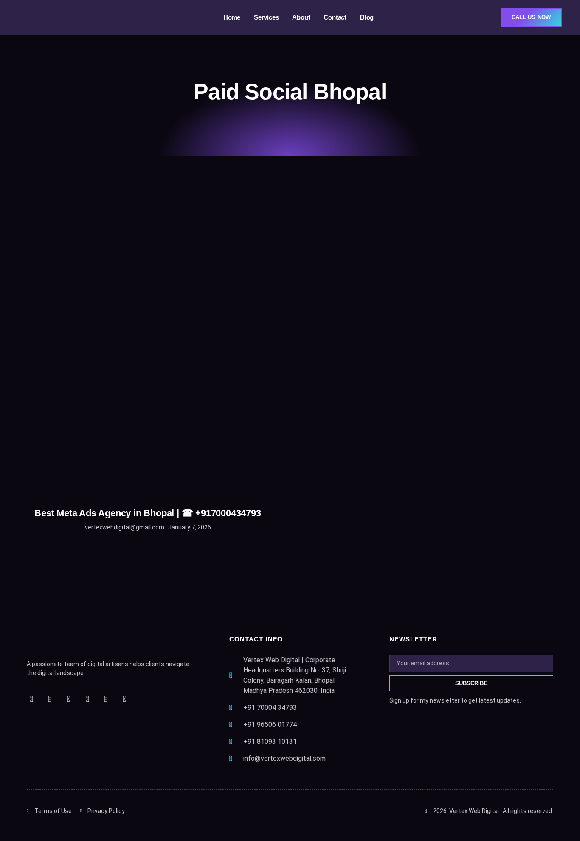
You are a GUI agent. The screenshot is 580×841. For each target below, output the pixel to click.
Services (266, 17)
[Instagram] (68, 699)
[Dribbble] (124, 699)
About (301, 17)
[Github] (105, 699)
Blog (367, 17)
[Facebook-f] (31, 699)
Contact (335, 17)
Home (231, 17)
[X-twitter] (49, 699)
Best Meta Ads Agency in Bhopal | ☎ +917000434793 (147, 513)
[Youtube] (87, 699)
